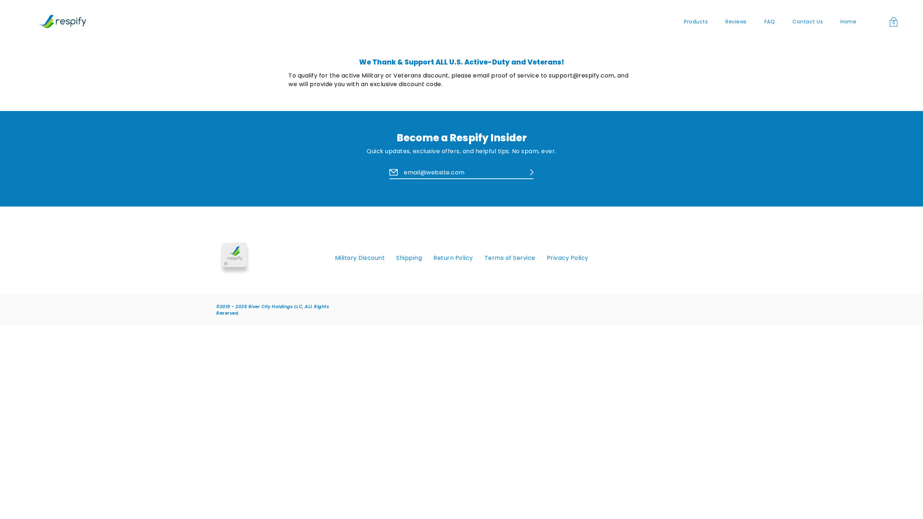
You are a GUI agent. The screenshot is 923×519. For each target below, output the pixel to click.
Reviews (736, 21)
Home (848, 21)
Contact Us (807, 21)
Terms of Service (510, 258)
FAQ (769, 21)
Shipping (409, 258)
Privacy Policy (567, 258)
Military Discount (360, 258)
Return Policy (453, 258)
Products (696, 21)
